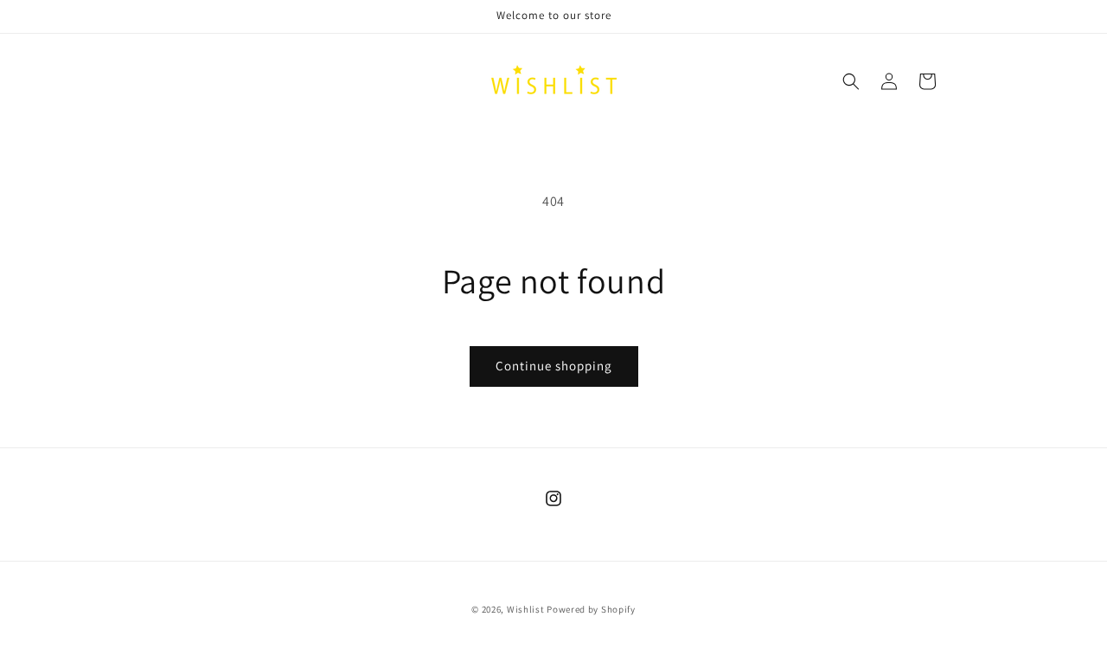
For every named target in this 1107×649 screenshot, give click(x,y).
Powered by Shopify (591, 609)
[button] (851, 81)
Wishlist (526, 609)
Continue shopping (554, 365)
